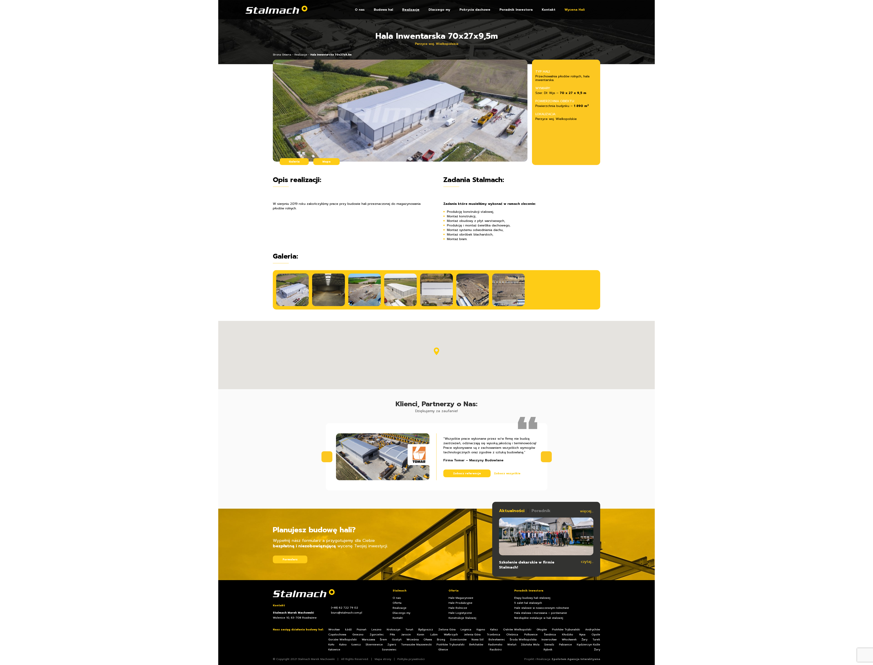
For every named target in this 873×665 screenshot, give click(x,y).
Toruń (409, 629)
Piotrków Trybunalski (566, 629)
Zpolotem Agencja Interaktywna (576, 659)
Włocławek (569, 639)
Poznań (361, 629)
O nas (360, 9)
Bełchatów (476, 644)
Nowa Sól (478, 639)
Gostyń (396, 639)
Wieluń (511, 644)
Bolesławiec (497, 639)
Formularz (290, 559)
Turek (596, 639)
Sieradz (549, 644)
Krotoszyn (393, 629)
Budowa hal (383, 9)
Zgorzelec (377, 634)
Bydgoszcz (425, 629)
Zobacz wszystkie (507, 473)
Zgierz (391, 644)
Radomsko (495, 644)
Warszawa (368, 639)
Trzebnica (493, 634)
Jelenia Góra (472, 634)
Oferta (397, 603)
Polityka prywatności (411, 659)
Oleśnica (512, 634)
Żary (584, 639)
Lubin (434, 634)
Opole (596, 634)
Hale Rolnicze (458, 608)
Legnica (466, 629)
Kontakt (548, 9)
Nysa (582, 634)
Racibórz (496, 649)
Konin (420, 634)
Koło (331, 644)
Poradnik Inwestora (516, 9)
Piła (392, 634)
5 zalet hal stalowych (528, 603)
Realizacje (410, 9)
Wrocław (334, 629)
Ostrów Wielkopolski (517, 629)
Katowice (334, 649)
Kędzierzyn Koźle (588, 644)
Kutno (343, 644)
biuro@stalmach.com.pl (346, 612)
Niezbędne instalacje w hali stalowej (538, 618)
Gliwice (443, 649)
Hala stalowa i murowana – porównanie (540, 613)
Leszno (376, 629)
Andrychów (592, 629)
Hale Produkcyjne (460, 603)
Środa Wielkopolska (523, 639)
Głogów (542, 629)
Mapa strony (383, 659)
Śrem (383, 639)
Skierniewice (374, 644)
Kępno (481, 629)
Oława (428, 639)
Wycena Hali (574, 9)
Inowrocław (549, 639)
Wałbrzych (451, 634)
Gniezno (358, 634)
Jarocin (406, 634)
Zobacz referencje (467, 473)
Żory (597, 649)
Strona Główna (282, 55)
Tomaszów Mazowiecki (416, 644)
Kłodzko (567, 634)
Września (412, 639)
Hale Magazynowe (461, 598)
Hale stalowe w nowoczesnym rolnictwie (541, 608)
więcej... (586, 511)
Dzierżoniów (458, 639)
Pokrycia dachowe (474, 9)
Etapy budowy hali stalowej (532, 598)
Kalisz (494, 629)
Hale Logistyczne (460, 613)
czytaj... (587, 561)
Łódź (348, 629)
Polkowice (531, 634)
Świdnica (550, 634)
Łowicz (356, 644)
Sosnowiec (389, 649)
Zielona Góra (447, 629)
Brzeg (441, 639)
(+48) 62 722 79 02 (344, 607)
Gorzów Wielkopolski (342, 639)
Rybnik (548, 649)
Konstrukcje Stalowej (462, 618)
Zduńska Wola (530, 644)
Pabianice (565, 644)
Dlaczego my (439, 9)
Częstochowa (337, 634)
